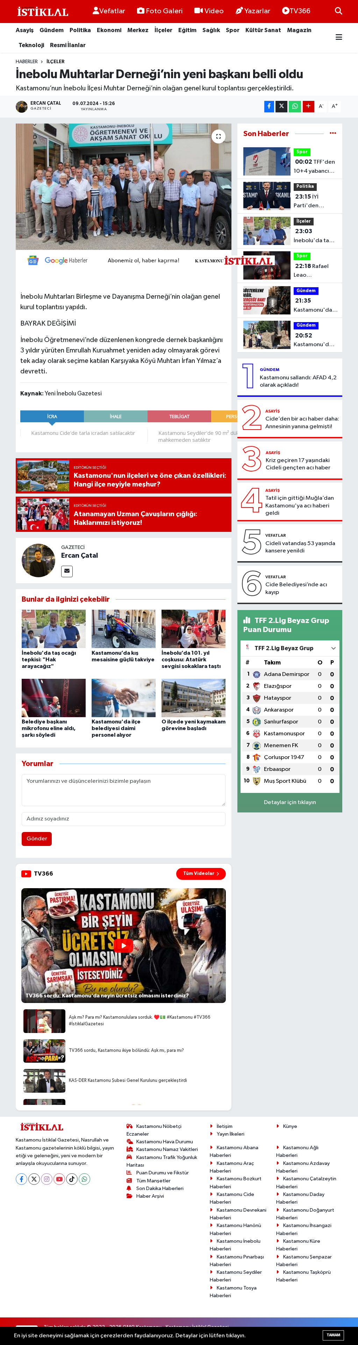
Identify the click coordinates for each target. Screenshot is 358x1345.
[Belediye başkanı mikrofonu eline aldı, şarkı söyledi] (54, 698)
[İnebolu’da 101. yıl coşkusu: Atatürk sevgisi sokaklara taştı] (193, 629)
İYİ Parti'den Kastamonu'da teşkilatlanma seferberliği (313, 202)
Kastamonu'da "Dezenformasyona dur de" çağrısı (319, 306)
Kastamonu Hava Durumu (164, 1141)
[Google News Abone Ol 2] (147, 259)
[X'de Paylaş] (281, 106)
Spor (232, 30)
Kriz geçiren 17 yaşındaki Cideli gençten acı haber (298, 464)
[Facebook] (21, 1179)
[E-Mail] (67, 571)
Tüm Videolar (198, 873)
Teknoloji (31, 45)
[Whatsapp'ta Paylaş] (295, 106)
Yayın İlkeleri (230, 1134)
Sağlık (211, 30)
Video (214, 11)
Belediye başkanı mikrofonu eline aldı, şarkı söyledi (49, 728)
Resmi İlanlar (68, 45)
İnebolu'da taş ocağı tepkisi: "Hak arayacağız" (49, 659)
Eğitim (187, 30)
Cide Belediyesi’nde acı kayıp (296, 588)
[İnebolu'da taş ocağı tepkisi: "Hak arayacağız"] (54, 629)
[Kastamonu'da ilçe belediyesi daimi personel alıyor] (124, 698)
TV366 (299, 11)
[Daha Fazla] (308, 106)
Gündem (52, 30)
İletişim (224, 1126)
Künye (290, 1126)
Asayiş (25, 30)
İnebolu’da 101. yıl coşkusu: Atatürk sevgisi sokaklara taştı (191, 659)
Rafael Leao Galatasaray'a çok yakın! (312, 271)
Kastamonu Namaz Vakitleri (167, 1149)
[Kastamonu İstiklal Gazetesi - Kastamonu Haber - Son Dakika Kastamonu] (42, 11)
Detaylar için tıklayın (290, 802)
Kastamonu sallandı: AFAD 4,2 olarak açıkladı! (298, 381)
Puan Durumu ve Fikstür (162, 1172)
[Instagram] (46, 1179)
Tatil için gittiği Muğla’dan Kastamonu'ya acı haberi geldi (299, 505)
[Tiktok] (72, 1179)
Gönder (37, 839)
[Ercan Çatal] (38, 560)
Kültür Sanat (263, 30)
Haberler (27, 61)
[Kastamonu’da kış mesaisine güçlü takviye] (124, 629)
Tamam (333, 1335)
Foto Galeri (164, 11)
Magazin (299, 30)
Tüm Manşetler (153, 1180)
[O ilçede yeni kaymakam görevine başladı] (193, 698)
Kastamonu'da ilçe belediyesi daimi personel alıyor (116, 728)
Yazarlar (257, 11)
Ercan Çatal (79, 555)
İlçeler (163, 30)
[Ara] (338, 11)
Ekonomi (109, 30)
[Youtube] (59, 1179)
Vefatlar (112, 11)
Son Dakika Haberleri (160, 1188)
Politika (80, 30)
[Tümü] (333, 134)
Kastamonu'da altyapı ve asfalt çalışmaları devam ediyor (314, 341)
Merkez (138, 30)
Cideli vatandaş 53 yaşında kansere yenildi (300, 547)
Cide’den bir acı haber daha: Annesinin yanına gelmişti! (302, 422)
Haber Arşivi (150, 1196)
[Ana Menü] (339, 37)
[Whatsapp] (84, 1179)
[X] (34, 1179)
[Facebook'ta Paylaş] (269, 106)
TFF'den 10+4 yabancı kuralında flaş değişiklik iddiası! (314, 167)
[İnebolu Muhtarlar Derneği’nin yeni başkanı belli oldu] (123, 187)
